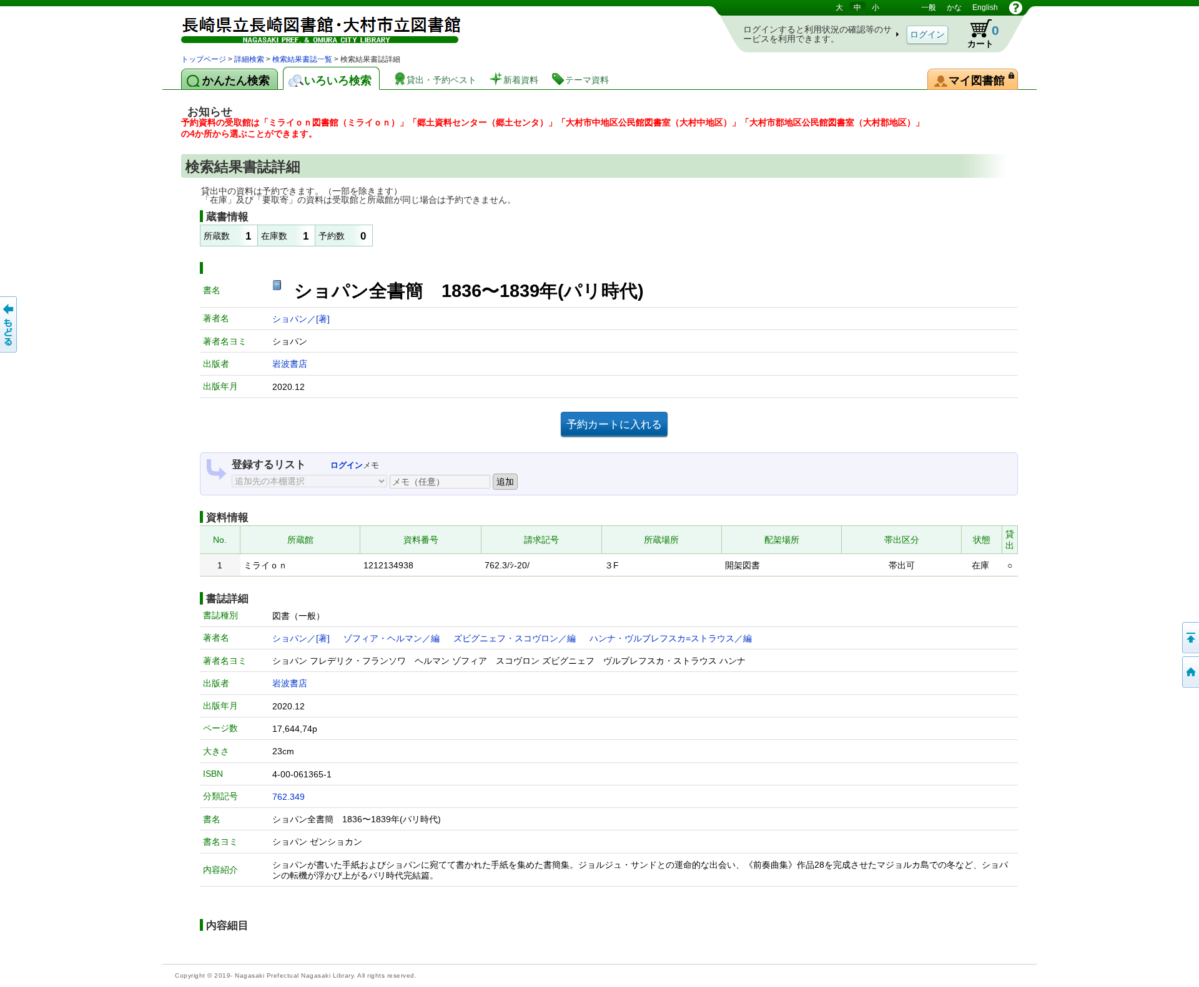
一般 (928, 7)
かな (954, 7)
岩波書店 (289, 364)
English (985, 7)
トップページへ (1189, 672)
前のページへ (9, 324)
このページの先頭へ (1189, 637)
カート (977, 34)
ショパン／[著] (301, 319)
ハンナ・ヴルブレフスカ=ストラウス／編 (671, 638)
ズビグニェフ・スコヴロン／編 (514, 638)
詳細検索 (249, 59)
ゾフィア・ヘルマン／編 (391, 638)
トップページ (203, 59)
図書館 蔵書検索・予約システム (312, 26)
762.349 (288, 797)
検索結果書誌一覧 (302, 59)
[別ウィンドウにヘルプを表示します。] (1015, 7)
